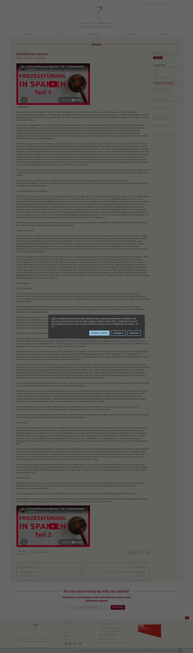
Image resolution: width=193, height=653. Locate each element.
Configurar (118, 333)
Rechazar (134, 333)
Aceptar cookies (99, 333)
